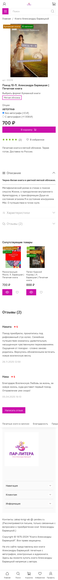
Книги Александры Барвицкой (32, 18)
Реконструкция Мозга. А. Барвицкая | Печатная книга (13, 274)
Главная (6, 18)
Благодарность (40, 423)
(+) (17, 112)
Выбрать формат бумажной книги (21, 93)
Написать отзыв (14, 410)
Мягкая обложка (12, 97)
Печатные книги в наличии (15, 423)
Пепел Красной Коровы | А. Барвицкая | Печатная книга (37, 276)
